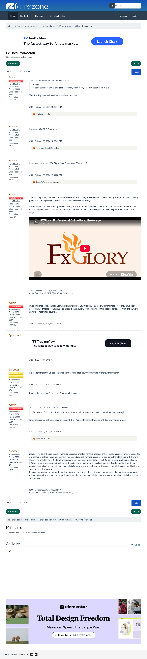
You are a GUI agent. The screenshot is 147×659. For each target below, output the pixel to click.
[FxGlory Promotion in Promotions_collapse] (139, 545)
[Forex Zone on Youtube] (31, 654)
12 (18, 71)
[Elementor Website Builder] (73, 621)
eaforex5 (39, 438)
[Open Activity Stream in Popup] (132, 544)
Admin (38, 148)
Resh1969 (49, 148)
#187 (31, 432)
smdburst (39, 114)
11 (15, 71)
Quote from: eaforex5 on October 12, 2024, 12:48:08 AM (49, 408)
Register (123, 16)
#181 (31, 107)
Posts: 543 (13, 132)
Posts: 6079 (14, 87)
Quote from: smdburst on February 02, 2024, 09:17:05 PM (49, 80)
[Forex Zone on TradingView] (35, 654)
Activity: (13, 543)
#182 (31, 141)
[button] (136, 72)
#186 (31, 360)
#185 (31, 324)
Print (136, 72)
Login (134, 16)
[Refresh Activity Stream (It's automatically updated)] (136, 544)
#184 (31, 291)
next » (136, 63)
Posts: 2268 (14, 382)
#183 (31, 175)
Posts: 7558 (14, 457)
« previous (13, 63)
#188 (31, 490)
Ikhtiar (50, 182)
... (13, 71)
